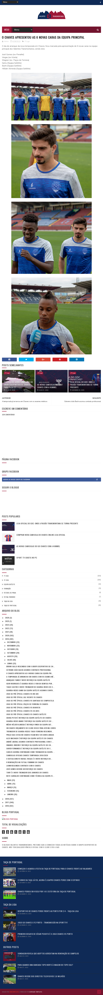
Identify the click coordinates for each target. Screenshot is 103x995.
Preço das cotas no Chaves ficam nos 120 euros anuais (30, 734)
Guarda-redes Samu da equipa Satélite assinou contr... (30, 690)
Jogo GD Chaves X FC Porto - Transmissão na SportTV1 (43, 922)
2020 (7, 635)
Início (6, 29)
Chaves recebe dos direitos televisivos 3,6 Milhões (41, 976)
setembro (11, 652)
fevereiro (11, 790)
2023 (7, 624)
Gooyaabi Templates (35, 992)
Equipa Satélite (9, 584)
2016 (7, 805)
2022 (7, 628)
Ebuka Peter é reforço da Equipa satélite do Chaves (28, 717)
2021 (7, 631)
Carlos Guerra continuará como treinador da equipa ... (30, 752)
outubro (11, 649)
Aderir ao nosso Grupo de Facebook (16, 479)
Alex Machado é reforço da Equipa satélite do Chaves (29, 738)
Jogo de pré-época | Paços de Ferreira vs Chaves (27, 704)
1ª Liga (6, 576)
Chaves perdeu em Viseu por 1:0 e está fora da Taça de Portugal (47, 891)
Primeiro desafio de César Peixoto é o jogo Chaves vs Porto (45, 933)
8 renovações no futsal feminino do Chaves (25, 762)
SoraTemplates (14, 992)
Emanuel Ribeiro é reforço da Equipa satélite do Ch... (29, 745)
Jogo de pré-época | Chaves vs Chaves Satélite (26, 714)
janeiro (10, 794)
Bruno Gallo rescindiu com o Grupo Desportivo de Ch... (30, 666)
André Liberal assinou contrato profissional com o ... (30, 741)
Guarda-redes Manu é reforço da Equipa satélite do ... (29, 721)
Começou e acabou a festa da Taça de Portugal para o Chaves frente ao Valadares (55, 868)
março (10, 787)
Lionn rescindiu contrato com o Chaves (23, 765)
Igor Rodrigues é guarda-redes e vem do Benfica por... (30, 683)
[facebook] (100, 2)
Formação (7, 589)
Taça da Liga (8, 601)
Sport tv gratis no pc (26, 557)
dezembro (11, 642)
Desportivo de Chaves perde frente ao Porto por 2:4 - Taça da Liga (48, 911)
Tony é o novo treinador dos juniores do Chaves (27, 772)
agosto (10, 656)
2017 (7, 802)
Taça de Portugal (10, 606)
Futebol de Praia (10, 593)
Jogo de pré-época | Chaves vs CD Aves (22, 711)
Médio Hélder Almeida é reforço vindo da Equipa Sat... (29, 724)
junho (10, 663)
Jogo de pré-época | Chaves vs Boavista (23, 707)
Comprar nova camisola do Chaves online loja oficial (40, 534)
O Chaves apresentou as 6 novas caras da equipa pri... (29, 673)
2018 (7, 798)
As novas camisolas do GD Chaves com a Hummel (49, 386)
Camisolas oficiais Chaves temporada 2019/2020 (27, 755)
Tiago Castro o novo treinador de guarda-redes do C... (30, 687)
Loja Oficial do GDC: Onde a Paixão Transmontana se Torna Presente (84, 385)
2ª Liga (27, 41)
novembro (11, 645)
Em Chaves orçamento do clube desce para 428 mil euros (31, 728)
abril (9, 783)
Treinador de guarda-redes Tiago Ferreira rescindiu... (29, 731)
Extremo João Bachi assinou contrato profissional (28, 670)
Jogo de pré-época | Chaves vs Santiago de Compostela (30, 700)
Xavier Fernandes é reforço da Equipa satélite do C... (29, 748)
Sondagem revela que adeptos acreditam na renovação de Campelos (48, 953)
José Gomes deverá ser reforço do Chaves (24, 769)
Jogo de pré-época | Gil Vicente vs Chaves (24, 697)
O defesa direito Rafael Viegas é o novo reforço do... (29, 758)
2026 (7, 617)
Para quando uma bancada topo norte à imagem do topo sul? (45, 964)
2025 (7, 621)
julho (10, 659)
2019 (7, 639)
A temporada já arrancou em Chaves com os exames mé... (30, 676)
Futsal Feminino (9, 597)
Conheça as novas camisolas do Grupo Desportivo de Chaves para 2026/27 (18, 385)
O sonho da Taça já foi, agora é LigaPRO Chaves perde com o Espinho (49, 880)
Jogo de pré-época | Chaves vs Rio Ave (22, 693)
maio (9, 780)
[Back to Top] (99, 992)
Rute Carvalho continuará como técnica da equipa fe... (30, 776)
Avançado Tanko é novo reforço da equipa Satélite (28, 680)
